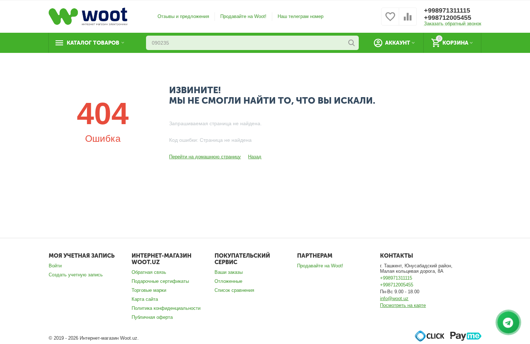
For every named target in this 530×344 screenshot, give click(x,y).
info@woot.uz (394, 298)
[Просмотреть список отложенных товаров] (390, 20)
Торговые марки (149, 290)
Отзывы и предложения (183, 16)
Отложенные (228, 281)
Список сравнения (234, 290)
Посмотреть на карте (403, 305)
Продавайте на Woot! (243, 16)
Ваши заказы (229, 272)
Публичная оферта (152, 317)
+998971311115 (447, 10)
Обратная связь (149, 272)
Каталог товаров (93, 43)
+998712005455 (447, 17)
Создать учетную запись (76, 274)
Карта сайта (145, 299)
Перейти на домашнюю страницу (205, 156)
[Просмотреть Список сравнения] (408, 20)
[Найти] (351, 43)
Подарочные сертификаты (160, 281)
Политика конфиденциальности (166, 308)
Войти (55, 265)
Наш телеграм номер (300, 16)
